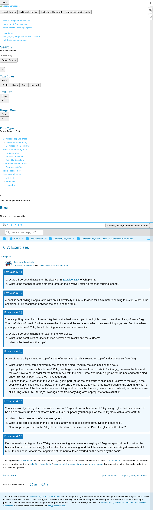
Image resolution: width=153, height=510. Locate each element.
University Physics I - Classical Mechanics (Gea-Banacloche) (110, 238)
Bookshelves (36, 238)
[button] (10, 181)
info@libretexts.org (56, 505)
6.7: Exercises (25, 460)
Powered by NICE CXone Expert (45, 496)
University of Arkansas (24, 265)
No (47, 485)
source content (96, 464)
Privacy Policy (107, 502)
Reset (4, 80)
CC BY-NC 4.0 (115, 460)
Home (16, 238)
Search (8, 232)
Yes (35, 485)
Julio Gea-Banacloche (24, 262)
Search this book (8, 50)
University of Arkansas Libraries (53, 265)
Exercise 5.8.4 (70, 279)
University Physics (62, 238)
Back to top (8, 475)
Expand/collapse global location (148, 238)
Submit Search (9, 60)
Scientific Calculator (15, 160)
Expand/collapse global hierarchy (6, 239)
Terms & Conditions (124, 502)
